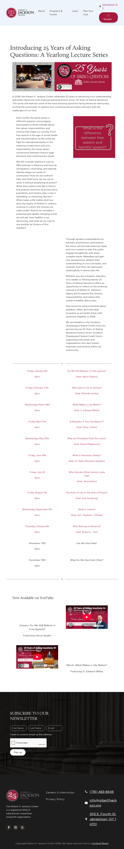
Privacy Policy (55, 799)
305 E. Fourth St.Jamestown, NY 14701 (103, 819)
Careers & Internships (60, 792)
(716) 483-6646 (102, 791)
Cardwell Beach (100, 843)
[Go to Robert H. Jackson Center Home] (21, 12)
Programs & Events (56, 13)
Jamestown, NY (109, 6)
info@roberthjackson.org (103, 802)
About (41, 11)
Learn (75, 11)
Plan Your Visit (88, 13)
